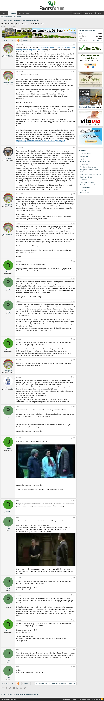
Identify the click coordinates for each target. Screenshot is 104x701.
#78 (74, 620)
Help (88, 699)
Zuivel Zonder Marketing (88, 185)
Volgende (25, 40)
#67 (74, 278)
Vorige (5, 40)
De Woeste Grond (86, 177)
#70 (74, 360)
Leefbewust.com (85, 154)
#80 (74, 666)
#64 (74, 194)
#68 (74, 301)
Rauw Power (84, 164)
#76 (74, 578)
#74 (74, 500)
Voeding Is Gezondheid (88, 167)
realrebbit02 (97, 40)
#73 (74, 438)
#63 (74, 147)
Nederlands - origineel (9, 699)
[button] (31, 13)
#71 (74, 377)
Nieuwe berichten (6, 17)
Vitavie (82, 159)
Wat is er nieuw (24, 13)
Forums (13, 13)
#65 (74, 223)
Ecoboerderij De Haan (87, 182)
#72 (74, 406)
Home (5, 13)
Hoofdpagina (96, 699)
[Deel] (71, 44)
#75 (74, 517)
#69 (74, 339)
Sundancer (83, 180)
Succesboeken (85, 187)
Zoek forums (17, 17)
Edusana (83, 190)
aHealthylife (84, 156)
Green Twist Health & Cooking (90, 174)
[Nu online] (8, 53)
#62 (74, 71)
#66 (74, 261)
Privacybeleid (84, 193)
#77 (74, 595)
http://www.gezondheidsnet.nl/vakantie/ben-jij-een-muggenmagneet (40, 141)
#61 (74, 44)
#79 (74, 649)
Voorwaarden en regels (69, 699)
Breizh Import (84, 162)
